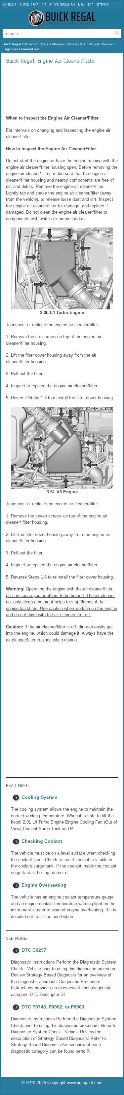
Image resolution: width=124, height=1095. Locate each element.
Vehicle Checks (100, 44)
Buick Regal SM (62, 4)
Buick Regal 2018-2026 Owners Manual (33, 44)
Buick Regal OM (33, 4)
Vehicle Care (76, 44)
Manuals (9, 4)
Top (90, 4)
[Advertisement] (62, 89)
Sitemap (102, 4)
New (81, 4)
